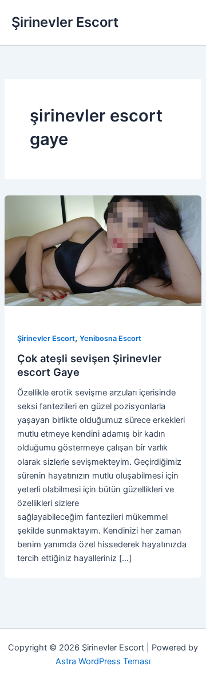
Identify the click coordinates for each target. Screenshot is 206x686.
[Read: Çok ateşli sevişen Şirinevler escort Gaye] (103, 250)
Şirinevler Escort (64, 22)
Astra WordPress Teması (103, 661)
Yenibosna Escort (110, 338)
